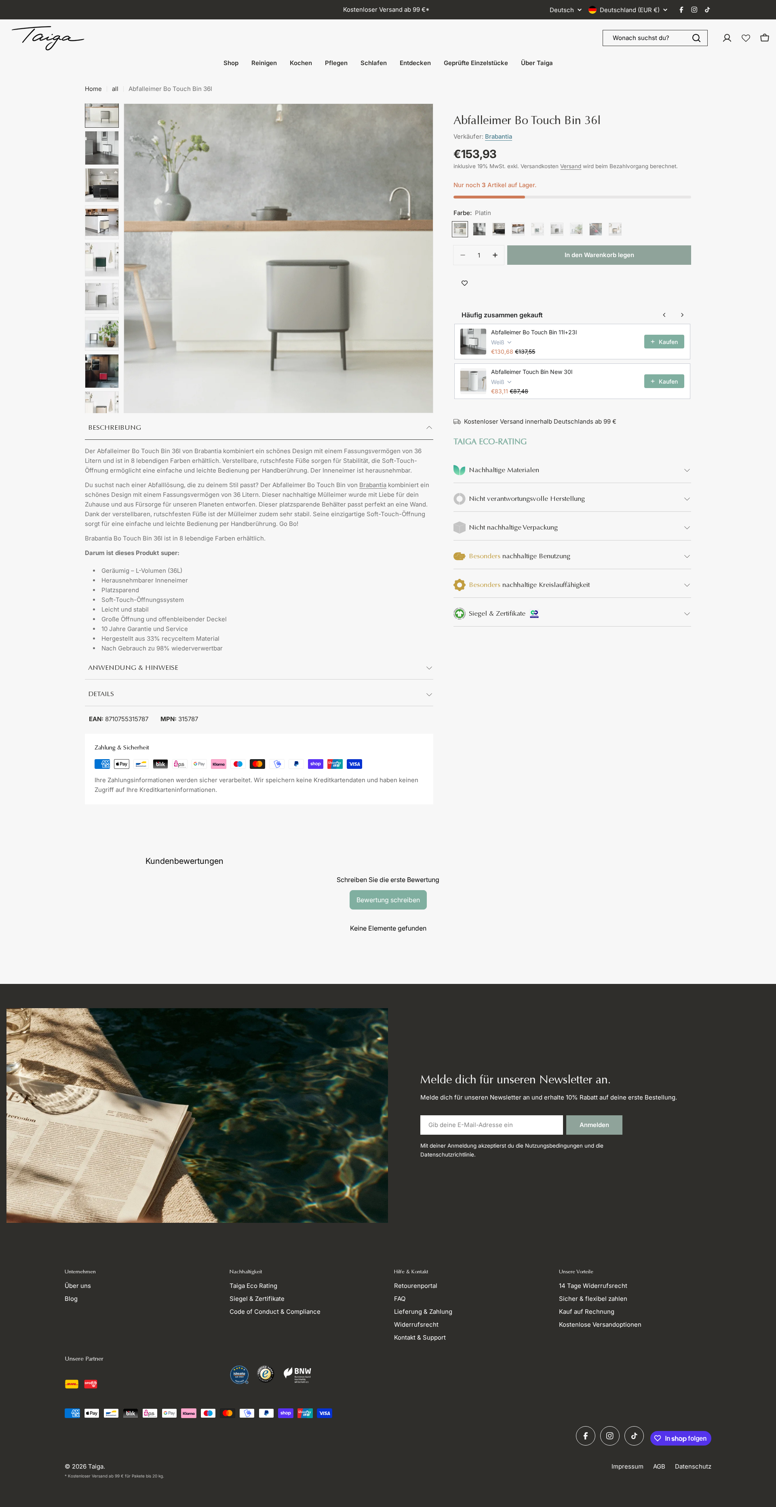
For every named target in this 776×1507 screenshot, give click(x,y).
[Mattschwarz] (498, 229)
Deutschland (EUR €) (630, 10)
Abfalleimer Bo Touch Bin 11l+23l (534, 332)
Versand (570, 166)
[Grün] (537, 229)
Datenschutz (693, 1466)
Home (93, 89)
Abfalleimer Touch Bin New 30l (531, 371)
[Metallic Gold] (615, 229)
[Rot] (595, 229)
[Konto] (727, 38)
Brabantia (372, 485)
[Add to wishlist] (464, 283)
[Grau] (556, 229)
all (115, 89)
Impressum (627, 1466)
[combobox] (655, 38)
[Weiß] (479, 229)
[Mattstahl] (576, 229)
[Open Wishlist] (746, 38)
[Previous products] (664, 315)
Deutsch (562, 10)
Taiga (95, 1466)
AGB (659, 1466)
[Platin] (459, 229)
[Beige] (518, 229)
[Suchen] (696, 38)
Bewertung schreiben (388, 900)
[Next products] (682, 315)
